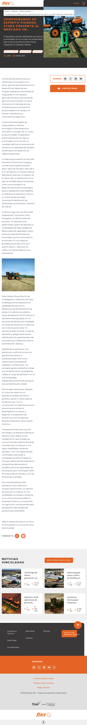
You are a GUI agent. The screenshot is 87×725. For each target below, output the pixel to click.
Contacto (29, 638)
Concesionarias (13, 647)
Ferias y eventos (25, 11)
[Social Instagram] (38, 667)
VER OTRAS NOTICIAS (59, 560)
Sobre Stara (11, 640)
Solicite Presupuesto (70, 633)
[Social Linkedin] (43, 667)
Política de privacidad (43, 678)
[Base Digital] (43, 722)
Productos (37, 51)
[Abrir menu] (83, 3)
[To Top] (78, 625)
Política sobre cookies (43, 683)
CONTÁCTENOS (69, 88)
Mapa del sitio (43, 687)
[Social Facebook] (33, 667)
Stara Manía (30, 631)
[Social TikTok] (53, 667)
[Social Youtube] (48, 667)
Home (7, 11)
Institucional (25, 51)
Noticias (14, 11)
